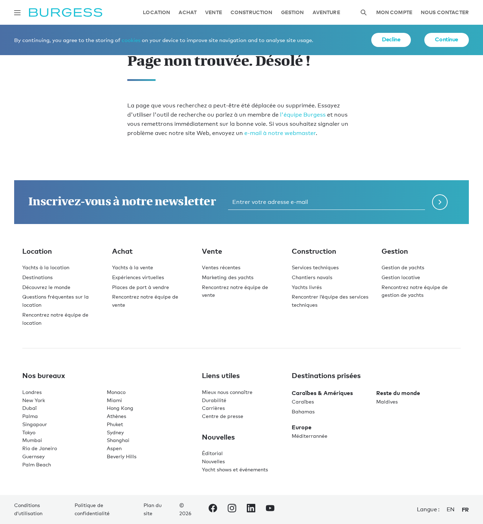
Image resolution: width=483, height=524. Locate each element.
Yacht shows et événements (235, 469)
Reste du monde (398, 392)
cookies (131, 40)
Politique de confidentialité (92, 509)
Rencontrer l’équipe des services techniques (330, 301)
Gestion (292, 12)
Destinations (37, 277)
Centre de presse (222, 416)
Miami (114, 400)
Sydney (115, 432)
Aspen (114, 448)
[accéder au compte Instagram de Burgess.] (232, 509)
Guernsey (33, 456)
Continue (446, 39)
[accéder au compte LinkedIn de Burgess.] (251, 509)
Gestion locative (401, 277)
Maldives (387, 402)
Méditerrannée (309, 436)
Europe (302, 427)
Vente (213, 12)
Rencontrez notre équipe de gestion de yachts (415, 291)
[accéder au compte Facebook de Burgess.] (213, 509)
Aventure (326, 12)
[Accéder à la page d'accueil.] (65, 12)
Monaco (116, 392)
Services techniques (315, 267)
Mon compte (394, 12)
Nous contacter (445, 12)
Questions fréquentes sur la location (55, 301)
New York (33, 400)
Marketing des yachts (228, 277)
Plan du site (153, 509)
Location (156, 12)
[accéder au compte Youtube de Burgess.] (270, 509)
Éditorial (212, 453)
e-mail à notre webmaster (280, 133)
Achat (188, 12)
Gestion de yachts (403, 267)
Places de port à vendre (140, 287)
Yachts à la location (45, 267)
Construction (252, 12)
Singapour (34, 424)
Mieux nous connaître (227, 392)
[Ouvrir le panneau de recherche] (363, 12)
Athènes (116, 416)
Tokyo (28, 432)
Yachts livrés (307, 287)
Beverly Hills (121, 456)
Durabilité (214, 400)
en (451, 509)
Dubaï (29, 408)
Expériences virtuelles (138, 277)
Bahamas (303, 411)
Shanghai (118, 440)
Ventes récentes (221, 267)
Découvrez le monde (46, 287)
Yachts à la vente (132, 267)
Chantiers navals (312, 277)
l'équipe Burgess (303, 114)
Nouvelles (213, 461)
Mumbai (32, 440)
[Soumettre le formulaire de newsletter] (440, 202)
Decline (391, 39)
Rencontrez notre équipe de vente (145, 301)
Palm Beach (36, 464)
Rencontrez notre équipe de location (55, 319)
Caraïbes (303, 402)
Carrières (213, 408)
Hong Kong (120, 408)
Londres (32, 392)
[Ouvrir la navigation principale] (17, 13)
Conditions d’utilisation (28, 509)
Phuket (115, 424)
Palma (30, 416)
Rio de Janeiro (39, 448)
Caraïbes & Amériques (322, 392)
